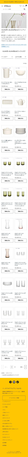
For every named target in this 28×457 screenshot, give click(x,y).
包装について (5, 415)
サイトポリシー (6, 434)
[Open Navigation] (2, 6)
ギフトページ (9, 373)
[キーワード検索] (23, 8)
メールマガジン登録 (14, 398)
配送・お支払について (7, 426)
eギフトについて (6, 418)
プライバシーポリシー (7, 440)
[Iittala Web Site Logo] (7, 6)
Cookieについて (6, 437)
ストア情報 (5, 407)
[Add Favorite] (20, 6)
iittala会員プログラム (7, 423)
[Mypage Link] (23, 6)
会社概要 (4, 442)
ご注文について (6, 412)
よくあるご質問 (6, 420)
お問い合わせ (5, 431)
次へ (21, 367)
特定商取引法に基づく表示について (10, 429)
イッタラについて (6, 401)
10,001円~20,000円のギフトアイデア (11, 375)
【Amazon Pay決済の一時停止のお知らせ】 (14, 1)
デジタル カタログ (7, 404)
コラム (4, 409)
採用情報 (4, 445)
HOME (2, 373)
